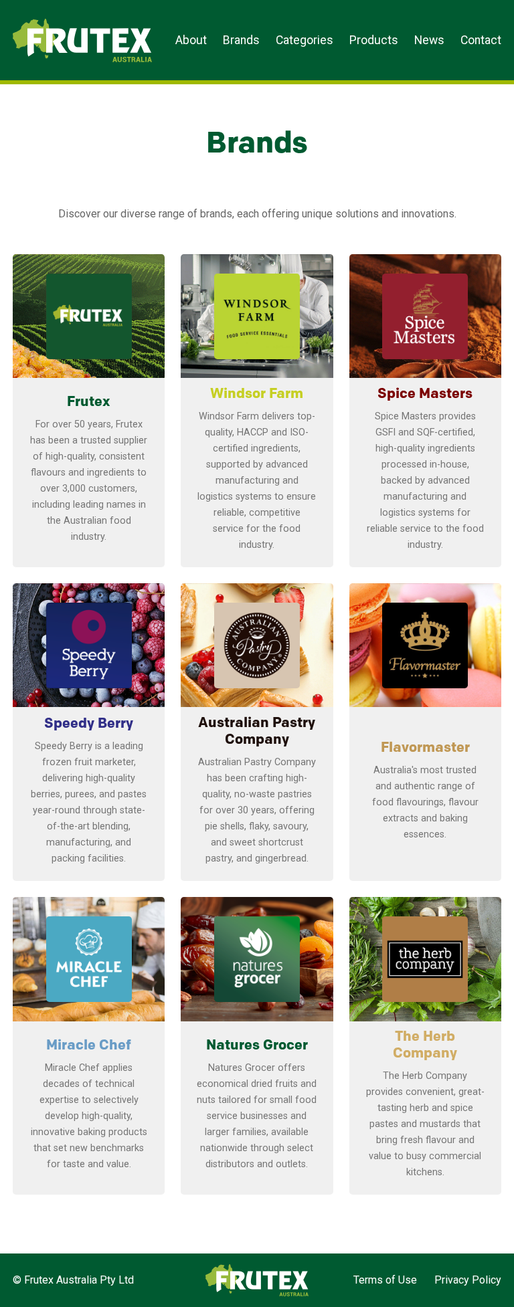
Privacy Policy (467, 1280)
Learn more (89, 551)
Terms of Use (385, 1280)
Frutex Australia (59, 21)
